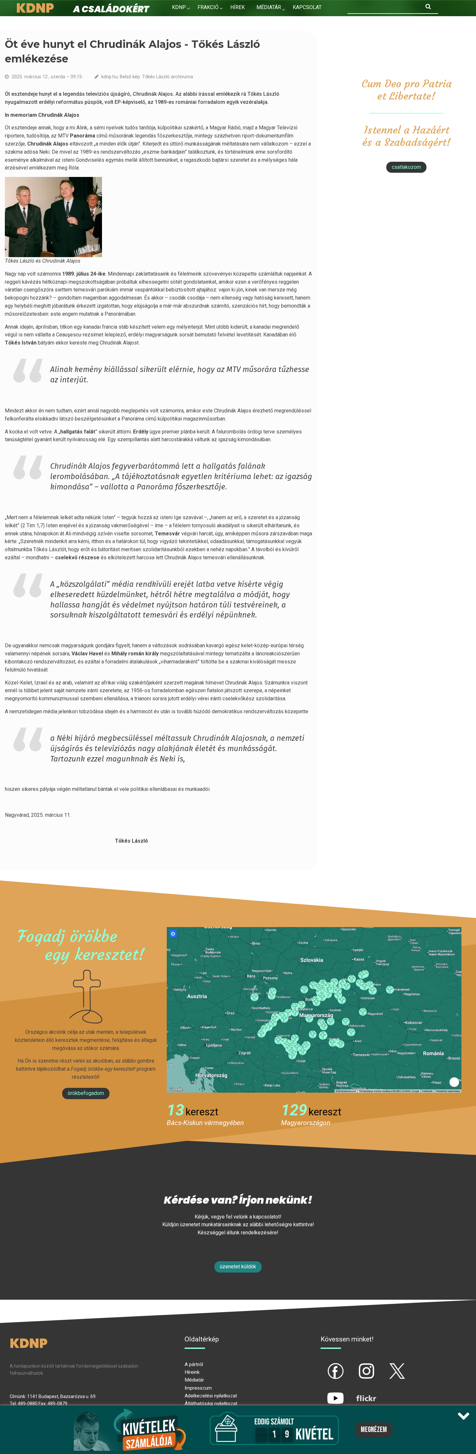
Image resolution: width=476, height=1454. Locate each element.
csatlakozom (406, 167)
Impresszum (198, 1388)
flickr (358, 1392)
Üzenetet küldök (238, 1266)
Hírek (237, 7)
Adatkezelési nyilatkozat (211, 1396)
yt (324, 1392)
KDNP (179, 7)
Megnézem (374, 1429)
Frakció (208, 7)
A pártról (194, 1364)
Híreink (192, 1372)
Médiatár (194, 1380)
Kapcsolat (307, 7)
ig (355, 1365)
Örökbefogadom (86, 1093)
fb (325, 1365)
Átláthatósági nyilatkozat (211, 1403)
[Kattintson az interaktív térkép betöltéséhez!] (314, 1009)
